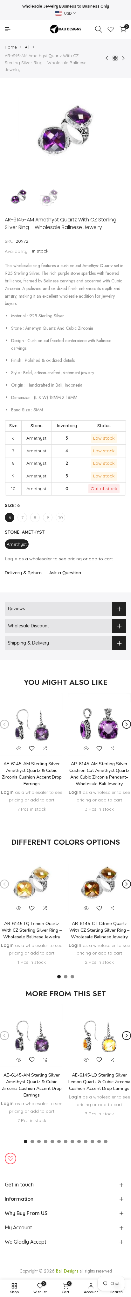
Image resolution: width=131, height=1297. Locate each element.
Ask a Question (65, 573)
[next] (126, 724)
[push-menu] (7, 29)
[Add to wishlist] (10, 1158)
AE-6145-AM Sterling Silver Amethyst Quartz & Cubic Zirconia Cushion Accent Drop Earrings (32, 774)
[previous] (4, 724)
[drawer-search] (98, 29)
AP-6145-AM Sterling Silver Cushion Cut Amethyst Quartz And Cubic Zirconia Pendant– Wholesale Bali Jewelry (99, 774)
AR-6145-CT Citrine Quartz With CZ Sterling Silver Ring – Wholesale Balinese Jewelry (99, 930)
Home (11, 47)
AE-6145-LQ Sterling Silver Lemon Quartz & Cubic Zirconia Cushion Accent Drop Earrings (99, 1081)
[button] (32, 748)
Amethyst (17, 544)
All (27, 47)
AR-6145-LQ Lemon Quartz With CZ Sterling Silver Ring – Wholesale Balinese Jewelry (32, 930)
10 (60, 517)
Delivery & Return (23, 573)
